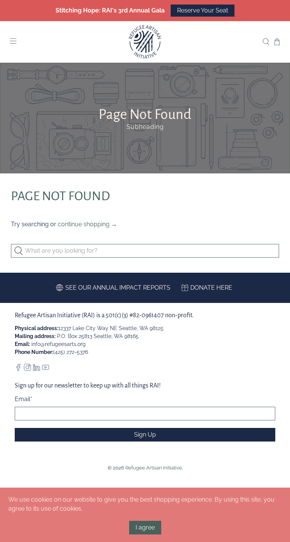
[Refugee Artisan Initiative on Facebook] (18, 369)
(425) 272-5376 (70, 352)
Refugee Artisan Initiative (153, 468)
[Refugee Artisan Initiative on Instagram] (27, 369)
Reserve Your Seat (202, 10)
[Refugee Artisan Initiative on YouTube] (45, 369)
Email (23, 399)
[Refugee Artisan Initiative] (145, 42)
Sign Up (145, 434)
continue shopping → (87, 224)
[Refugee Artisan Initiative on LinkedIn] (36, 369)
